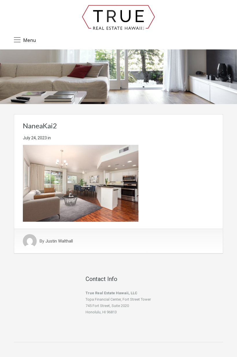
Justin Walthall (59, 241)
